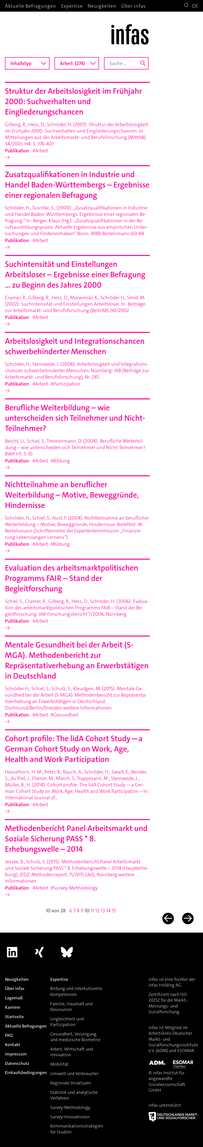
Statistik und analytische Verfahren (74, 1095)
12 (97, 910)
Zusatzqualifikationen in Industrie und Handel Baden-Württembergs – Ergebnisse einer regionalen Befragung (77, 184)
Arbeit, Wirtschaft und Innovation (71, 1052)
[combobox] (27, 63)
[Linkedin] (12, 952)
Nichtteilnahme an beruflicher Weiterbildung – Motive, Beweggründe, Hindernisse (72, 495)
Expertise (72, 5)
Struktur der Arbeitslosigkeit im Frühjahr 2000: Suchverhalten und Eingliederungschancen (73, 101)
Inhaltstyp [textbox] (20, 63)
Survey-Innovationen (70, 1117)
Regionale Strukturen (70, 1083)
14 (108, 910)
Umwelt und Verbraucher (74, 1074)
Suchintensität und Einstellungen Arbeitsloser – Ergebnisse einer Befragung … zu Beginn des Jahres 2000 (75, 274)
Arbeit (41, 150)
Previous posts (167, 918)
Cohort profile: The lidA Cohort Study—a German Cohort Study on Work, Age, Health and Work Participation (74, 749)
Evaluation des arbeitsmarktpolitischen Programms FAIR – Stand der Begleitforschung (71, 578)
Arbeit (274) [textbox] (72, 63)
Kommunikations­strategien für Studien (76, 1129)
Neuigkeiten (102, 5)
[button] (187, 5)
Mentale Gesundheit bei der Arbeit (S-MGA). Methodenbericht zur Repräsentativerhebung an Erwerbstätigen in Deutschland (77, 660)
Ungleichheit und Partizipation (67, 1022)
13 (103, 910)
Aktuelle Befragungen (30, 5)
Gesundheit (65, 714)
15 (114, 910)
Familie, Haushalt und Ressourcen (71, 1006)
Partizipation (66, 384)
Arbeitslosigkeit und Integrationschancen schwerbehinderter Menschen (75, 346)
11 (92, 910)
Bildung (61, 461)
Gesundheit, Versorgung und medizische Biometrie (75, 1037)
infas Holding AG (165, 985)
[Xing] (39, 952)
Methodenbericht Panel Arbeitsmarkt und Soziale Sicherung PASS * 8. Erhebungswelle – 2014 (76, 838)
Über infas (133, 5)
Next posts (187, 918)
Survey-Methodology (75, 888)
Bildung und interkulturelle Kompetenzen (76, 991)
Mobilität (59, 1064)
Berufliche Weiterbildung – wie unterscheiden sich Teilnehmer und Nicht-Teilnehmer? (75, 418)
